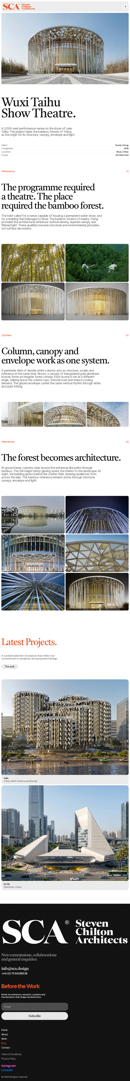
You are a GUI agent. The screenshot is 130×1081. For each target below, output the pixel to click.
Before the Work (20, 986)
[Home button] (19, 6)
